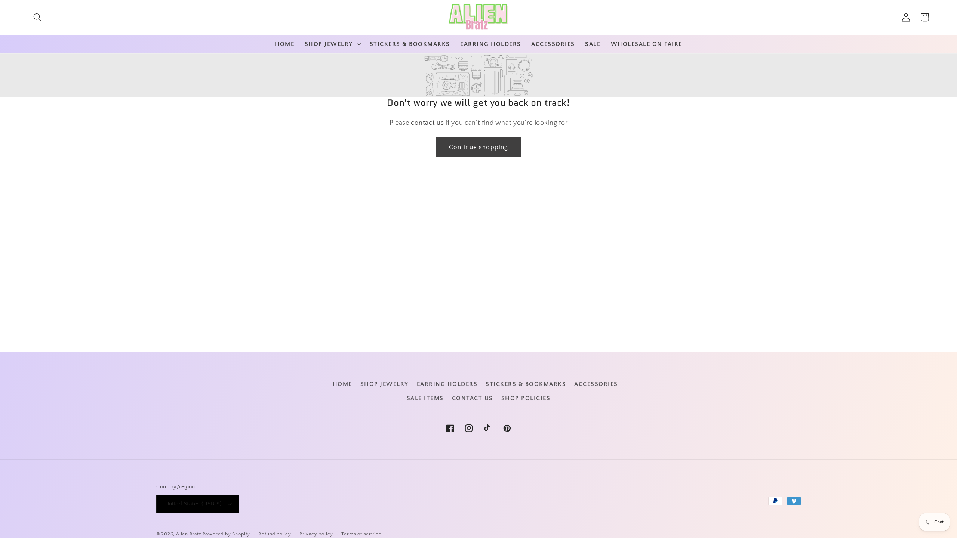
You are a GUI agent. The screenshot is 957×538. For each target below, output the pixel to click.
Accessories (596, 384)
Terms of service (361, 534)
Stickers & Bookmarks (526, 384)
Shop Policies (526, 398)
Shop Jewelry (384, 384)
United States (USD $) (193, 504)
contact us (427, 123)
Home (342, 384)
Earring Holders (447, 384)
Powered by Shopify (226, 534)
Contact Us (472, 398)
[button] (37, 17)
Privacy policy (316, 534)
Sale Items (425, 398)
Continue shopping (478, 147)
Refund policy (274, 534)
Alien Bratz (188, 534)
